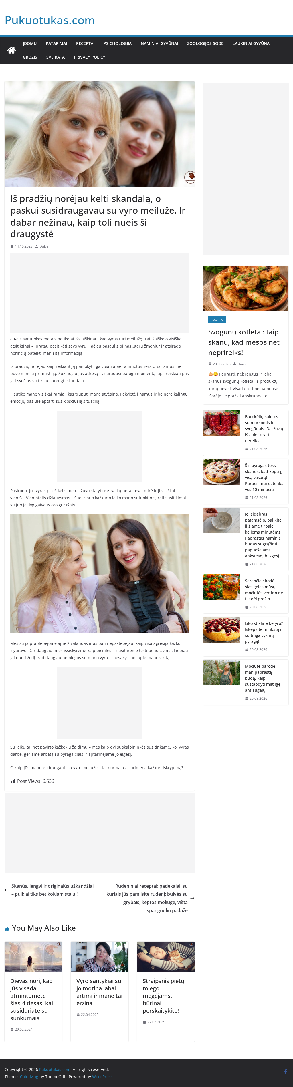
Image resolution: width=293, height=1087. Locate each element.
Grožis (30, 57)
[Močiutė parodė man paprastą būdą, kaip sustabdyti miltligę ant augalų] (221, 682)
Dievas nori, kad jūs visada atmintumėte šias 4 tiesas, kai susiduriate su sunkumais (31, 999)
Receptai (85, 43)
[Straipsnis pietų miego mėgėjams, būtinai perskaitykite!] (166, 945)
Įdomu (30, 43)
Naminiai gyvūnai (159, 43)
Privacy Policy (89, 57)
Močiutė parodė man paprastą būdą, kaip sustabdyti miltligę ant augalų (262, 678)
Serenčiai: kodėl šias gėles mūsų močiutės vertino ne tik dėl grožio (264, 589)
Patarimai (56, 43)
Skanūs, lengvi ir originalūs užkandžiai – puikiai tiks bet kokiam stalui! (52, 890)
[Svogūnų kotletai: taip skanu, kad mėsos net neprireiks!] (245, 288)
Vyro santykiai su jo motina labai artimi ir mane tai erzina (99, 992)
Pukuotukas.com (50, 20)
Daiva (44, 246)
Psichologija (118, 43)
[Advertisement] (99, 293)
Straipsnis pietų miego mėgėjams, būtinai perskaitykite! (163, 995)
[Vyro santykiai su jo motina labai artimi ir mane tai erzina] (99, 945)
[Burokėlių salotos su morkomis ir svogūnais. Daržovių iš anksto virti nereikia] (221, 433)
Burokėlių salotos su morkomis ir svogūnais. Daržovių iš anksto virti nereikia (264, 428)
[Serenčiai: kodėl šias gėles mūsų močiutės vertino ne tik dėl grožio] (221, 594)
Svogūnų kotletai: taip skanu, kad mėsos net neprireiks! (244, 342)
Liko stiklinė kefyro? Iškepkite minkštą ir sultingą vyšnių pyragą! (264, 632)
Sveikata (55, 57)
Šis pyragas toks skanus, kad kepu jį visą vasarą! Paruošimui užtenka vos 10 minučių (264, 477)
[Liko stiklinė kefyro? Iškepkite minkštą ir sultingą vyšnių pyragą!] (221, 636)
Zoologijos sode (205, 43)
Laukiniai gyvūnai (252, 43)
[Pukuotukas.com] (11, 50)
